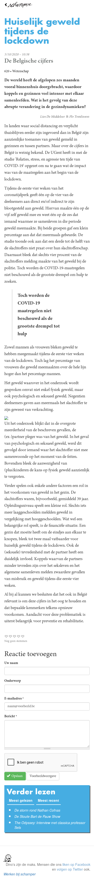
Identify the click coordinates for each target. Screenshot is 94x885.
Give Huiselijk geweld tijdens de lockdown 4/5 (19, 636)
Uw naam (11, 663)
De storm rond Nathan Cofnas (37, 810)
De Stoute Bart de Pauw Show (37, 816)
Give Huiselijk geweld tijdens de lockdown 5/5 (23, 636)
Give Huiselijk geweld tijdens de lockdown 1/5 (6, 636)
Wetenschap (20, 71)
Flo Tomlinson (79, 117)
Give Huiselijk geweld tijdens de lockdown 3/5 (15, 636)
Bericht (10, 716)
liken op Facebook (76, 864)
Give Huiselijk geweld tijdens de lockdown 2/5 (10, 636)
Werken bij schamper (20, 874)
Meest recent (49, 800)
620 (6, 71)
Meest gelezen (21, 800)
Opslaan (17, 776)
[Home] (47, 5)
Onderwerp (12, 681)
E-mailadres (14, 698)
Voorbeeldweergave (43, 776)
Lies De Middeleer (52, 117)
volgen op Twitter (70, 869)
